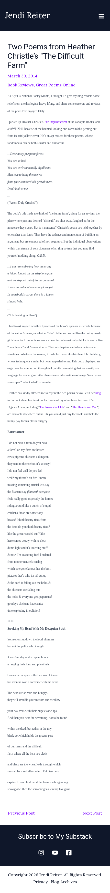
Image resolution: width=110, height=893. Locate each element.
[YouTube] (55, 853)
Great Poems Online (55, 84)
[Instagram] (41, 853)
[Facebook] (69, 853)
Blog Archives (64, 881)
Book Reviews (20, 84)
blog (98, 393)
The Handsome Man (84, 407)
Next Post (95, 813)
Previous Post (19, 813)
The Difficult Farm (55, 122)
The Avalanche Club (52, 407)
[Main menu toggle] (101, 16)
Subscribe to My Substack (55, 836)
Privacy (40, 881)
